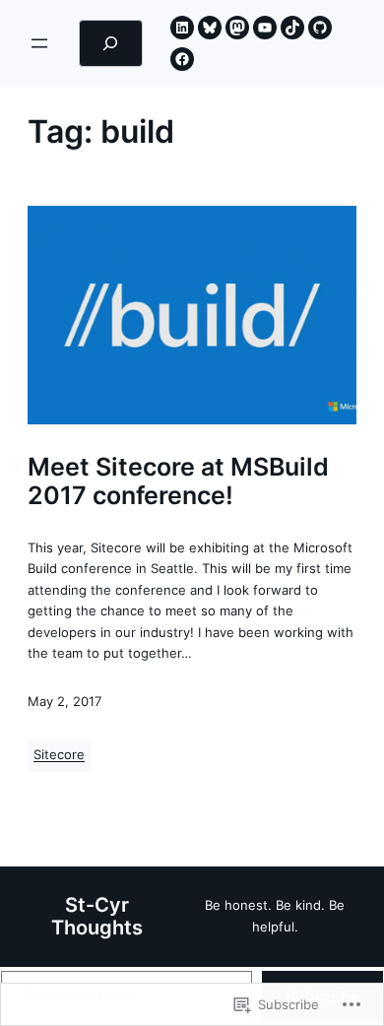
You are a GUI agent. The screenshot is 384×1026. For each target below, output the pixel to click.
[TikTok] (292, 27)
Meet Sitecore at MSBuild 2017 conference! (178, 481)
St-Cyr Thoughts (97, 915)
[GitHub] (320, 27)
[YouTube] (265, 27)
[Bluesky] (210, 27)
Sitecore (59, 754)
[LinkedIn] (182, 27)
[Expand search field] (111, 43)
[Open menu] (39, 43)
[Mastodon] (237, 27)
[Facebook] (182, 59)
